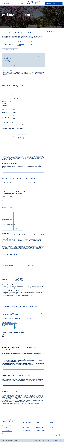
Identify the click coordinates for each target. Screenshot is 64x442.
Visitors (32, 41)
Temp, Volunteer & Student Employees (21, 45)
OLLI (32, 44)
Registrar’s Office (40, 430)
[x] (6, 433)
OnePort (51, 425)
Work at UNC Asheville (27, 422)
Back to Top (56, 435)
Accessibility (54, 440)
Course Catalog (26, 427)
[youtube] (4, 433)
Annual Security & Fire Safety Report (42, 440)
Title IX (60, 440)
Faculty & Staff (19, 41)
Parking (38, 425)
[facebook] (2, 433)
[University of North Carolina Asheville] (34, 3)
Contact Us (7, 430)
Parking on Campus (51, 33)
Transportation (39, 427)
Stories (3, 3)
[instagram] (11, 433)
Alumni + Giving (20, 3)
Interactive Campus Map (28, 95)
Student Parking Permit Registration (9, 95)
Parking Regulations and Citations (10, 49)
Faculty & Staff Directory (28, 419)
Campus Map (38, 422)
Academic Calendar (27, 425)
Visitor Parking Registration (7, 265)
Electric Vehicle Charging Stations (8, 44)
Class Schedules (26, 430)
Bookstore (52, 419)
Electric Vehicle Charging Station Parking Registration (12, 318)
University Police (40, 419)
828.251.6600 (4, 427)
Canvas (51, 422)
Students (4, 41)
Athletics (13, 3)
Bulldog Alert (53, 427)
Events (7, 3)
